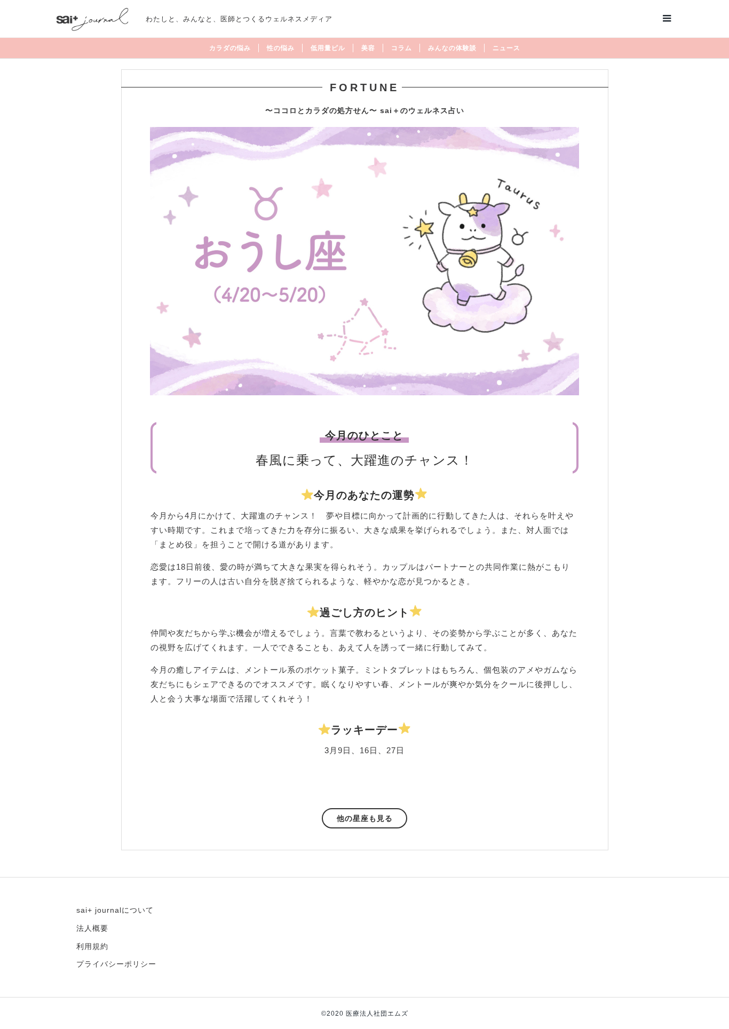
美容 (368, 48)
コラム (401, 48)
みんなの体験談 (452, 48)
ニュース (506, 48)
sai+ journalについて (115, 910)
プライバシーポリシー (116, 964)
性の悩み (281, 48)
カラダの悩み (230, 48)
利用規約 (92, 946)
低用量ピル (328, 48)
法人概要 (92, 928)
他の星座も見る (365, 818)
